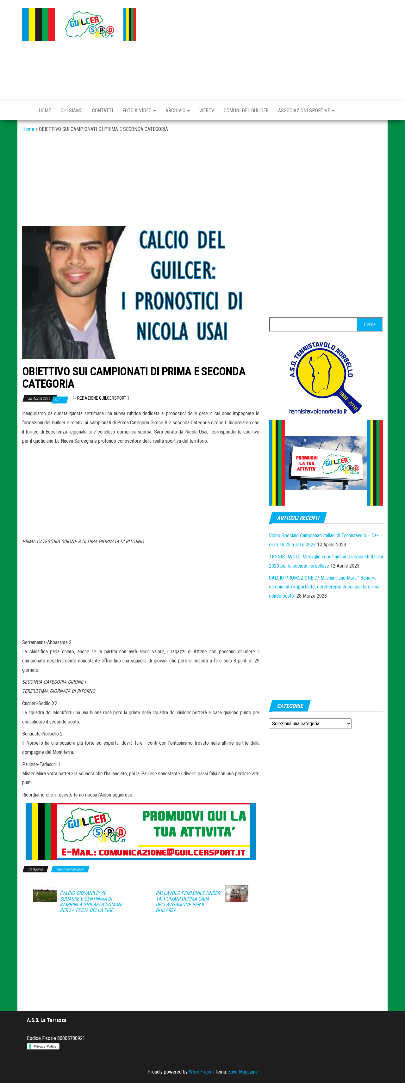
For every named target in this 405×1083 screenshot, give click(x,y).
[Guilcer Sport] (25, 110)
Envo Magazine (243, 1072)
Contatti (102, 111)
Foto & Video (137, 111)
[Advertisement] (264, 49)
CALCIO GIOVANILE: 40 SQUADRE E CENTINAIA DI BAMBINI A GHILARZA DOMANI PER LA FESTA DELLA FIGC (91, 901)
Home (45, 111)
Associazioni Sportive (304, 111)
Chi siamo (71, 111)
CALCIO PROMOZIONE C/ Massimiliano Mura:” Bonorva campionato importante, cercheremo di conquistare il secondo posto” (325, 587)
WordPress (200, 1072)
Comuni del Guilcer (246, 111)
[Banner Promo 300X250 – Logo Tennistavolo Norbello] (325, 377)
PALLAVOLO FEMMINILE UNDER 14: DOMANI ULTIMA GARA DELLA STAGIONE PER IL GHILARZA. (188, 901)
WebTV (206, 111)
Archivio (176, 111)
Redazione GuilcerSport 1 (103, 398)
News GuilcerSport (70, 869)
